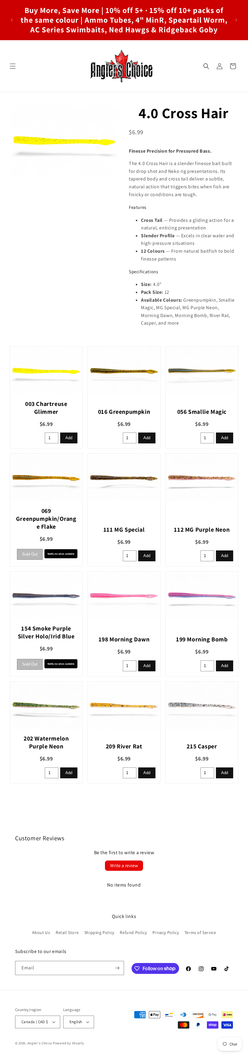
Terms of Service (200, 932)
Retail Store (67, 932)
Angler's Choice (40, 1043)
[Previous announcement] (11, 20)
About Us (41, 932)
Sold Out (30, 554)
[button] (12, 66)
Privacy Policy (165, 932)
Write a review (124, 865)
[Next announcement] (236, 20)
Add (68, 438)
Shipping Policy (99, 932)
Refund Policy (133, 932)
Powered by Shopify (68, 1043)
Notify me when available (60, 553)
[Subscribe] (117, 968)
